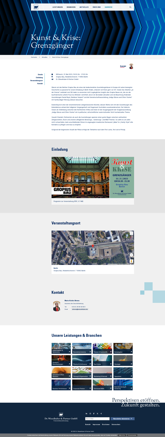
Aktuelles (44, 57)
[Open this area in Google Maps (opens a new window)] (55, 264)
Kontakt (40, 84)
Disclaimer (106, 424)
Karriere (108, 7)
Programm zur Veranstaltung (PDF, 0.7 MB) (68, 201)
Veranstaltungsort (36, 81)
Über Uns (97, 7)
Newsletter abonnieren (121, 419)
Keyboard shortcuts (112, 264)
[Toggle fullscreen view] (131, 233)
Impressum (96, 424)
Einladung (39, 78)
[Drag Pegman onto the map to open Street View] (131, 261)
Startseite (34, 57)
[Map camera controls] (131, 255)
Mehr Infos (122, 435)
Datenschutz (116, 424)
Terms (132, 264)
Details (40, 75)
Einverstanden (132, 435)
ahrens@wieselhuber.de (80, 309)
